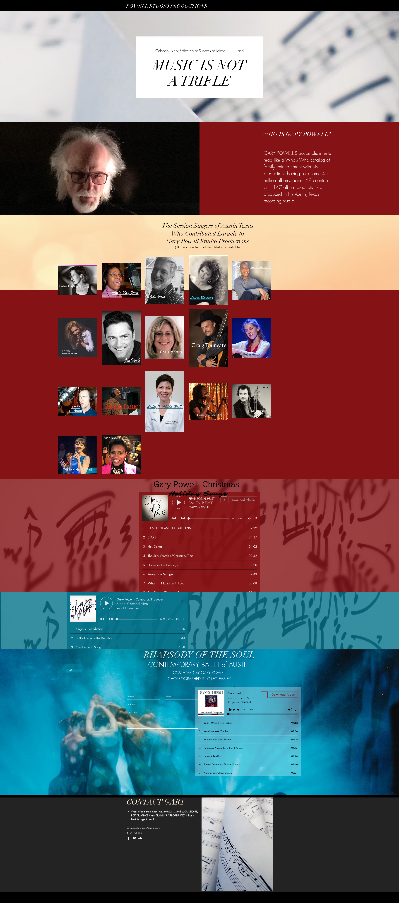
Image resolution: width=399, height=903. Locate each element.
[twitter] (134, 838)
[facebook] (129, 838)
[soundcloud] (140, 838)
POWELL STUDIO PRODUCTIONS (166, 6)
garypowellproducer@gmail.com (143, 827)
